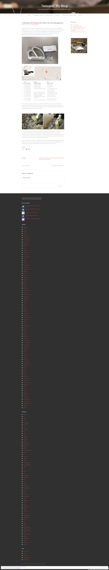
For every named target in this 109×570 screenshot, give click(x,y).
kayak (24, 473)
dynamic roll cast (26, 444)
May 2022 (25, 284)
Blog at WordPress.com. (26, 563)
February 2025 (26, 252)
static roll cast (25, 511)
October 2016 (25, 380)
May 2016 (25, 391)
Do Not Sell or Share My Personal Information (38, 563)
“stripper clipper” (51, 131)
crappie (24, 435)
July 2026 (25, 229)
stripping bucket (42, 159)
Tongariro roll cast (26, 530)
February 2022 (26, 290)
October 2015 (25, 401)
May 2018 (25, 355)
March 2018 (25, 359)
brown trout (25, 425)
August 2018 (25, 349)
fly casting (44, 158)
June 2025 (25, 248)
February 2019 (26, 336)
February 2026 (26, 237)
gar (24, 454)
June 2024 (25, 260)
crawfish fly (25, 437)
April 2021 (25, 309)
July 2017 (25, 367)
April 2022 (25, 286)
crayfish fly (25, 439)
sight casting (56, 158)
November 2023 (26, 265)
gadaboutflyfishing (35, 24)
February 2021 (26, 313)
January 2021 (25, 315)
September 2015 (26, 403)
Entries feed (25, 555)
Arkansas (25, 414)
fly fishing (25, 448)
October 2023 (25, 267)
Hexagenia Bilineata (26, 465)
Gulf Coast (25, 458)
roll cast (24, 502)
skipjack (24, 509)
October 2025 (25, 242)
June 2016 (25, 388)
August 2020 (25, 319)
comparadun (25, 429)
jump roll (25, 471)
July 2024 (25, 258)
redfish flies (25, 500)
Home (29, 15)
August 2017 (25, 365)
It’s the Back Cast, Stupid (77, 26)
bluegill (24, 418)
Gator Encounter (76, 24)
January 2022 (25, 292)
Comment (60, 185)
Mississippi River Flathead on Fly (78, 31)
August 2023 (25, 271)
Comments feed (26, 557)
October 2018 (25, 344)
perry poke (25, 494)
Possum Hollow (26, 496)
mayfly (24, 481)
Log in (24, 553)
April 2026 (25, 233)
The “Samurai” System (38, 15)
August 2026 (25, 227)
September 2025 (26, 244)
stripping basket (61, 158)
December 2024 (26, 256)
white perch (25, 542)
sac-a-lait (24, 504)
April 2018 (25, 357)
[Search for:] (31, 198)
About (80, 15)
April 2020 (25, 323)
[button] (32, 121)
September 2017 (26, 363)
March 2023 (25, 275)
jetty (24, 469)
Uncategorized (47, 159)
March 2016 (25, 395)
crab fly (24, 433)
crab (24, 431)
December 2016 (26, 378)
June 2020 (25, 321)
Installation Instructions (69, 15)
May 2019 (25, 330)
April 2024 (25, 263)
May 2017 (25, 372)
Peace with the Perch (26, 165)
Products (57, 15)
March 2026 (25, 235)
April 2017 (25, 374)
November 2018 (26, 342)
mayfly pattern (26, 485)
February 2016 (26, 397)
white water (25, 544)
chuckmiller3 (27, 218)
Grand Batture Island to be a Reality (79, 27)
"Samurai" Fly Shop (54, 6)
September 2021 (26, 298)
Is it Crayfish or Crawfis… (35, 218)
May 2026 (25, 231)
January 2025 (25, 254)
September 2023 (26, 269)
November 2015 (26, 399)
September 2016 (26, 382)
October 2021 (25, 296)
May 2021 (25, 307)
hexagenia (25, 460)
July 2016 (25, 386)
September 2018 (26, 347)
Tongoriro (25, 532)
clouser (24, 427)
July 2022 (25, 281)
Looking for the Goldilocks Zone (57, 165)
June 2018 (25, 353)
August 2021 (25, 300)
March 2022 (25, 288)
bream (24, 420)
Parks (24, 492)
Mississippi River (26, 488)
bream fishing (25, 423)
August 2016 (25, 384)
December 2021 (26, 294)
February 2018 (26, 361)
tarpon (24, 519)
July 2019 (25, 328)
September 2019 (26, 326)
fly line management (49, 158)
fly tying (24, 452)
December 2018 (26, 340)
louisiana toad (25, 477)
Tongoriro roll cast (26, 534)
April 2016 (25, 393)
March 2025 (25, 250)
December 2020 (26, 317)
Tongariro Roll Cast (26, 527)
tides (24, 521)
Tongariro (25, 523)
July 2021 (25, 302)
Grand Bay (25, 456)
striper (24, 513)
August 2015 (25, 405)
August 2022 (25, 279)
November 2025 (26, 240)
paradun (24, 490)
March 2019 (25, 334)
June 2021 (25, 305)
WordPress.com (26, 559)
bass (24, 416)
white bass (25, 540)
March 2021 (25, 311)
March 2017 (25, 376)
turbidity (24, 536)
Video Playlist (49, 15)
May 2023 (25, 273)
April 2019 (25, 332)
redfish (24, 498)
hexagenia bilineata (26, 462)
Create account (26, 551)
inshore (24, 467)
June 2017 (25, 370)
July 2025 (25, 246)
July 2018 (25, 351)
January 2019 (25, 338)
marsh (24, 479)
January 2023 (25, 277)
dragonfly (25, 441)
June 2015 (25, 407)
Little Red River (26, 475)
